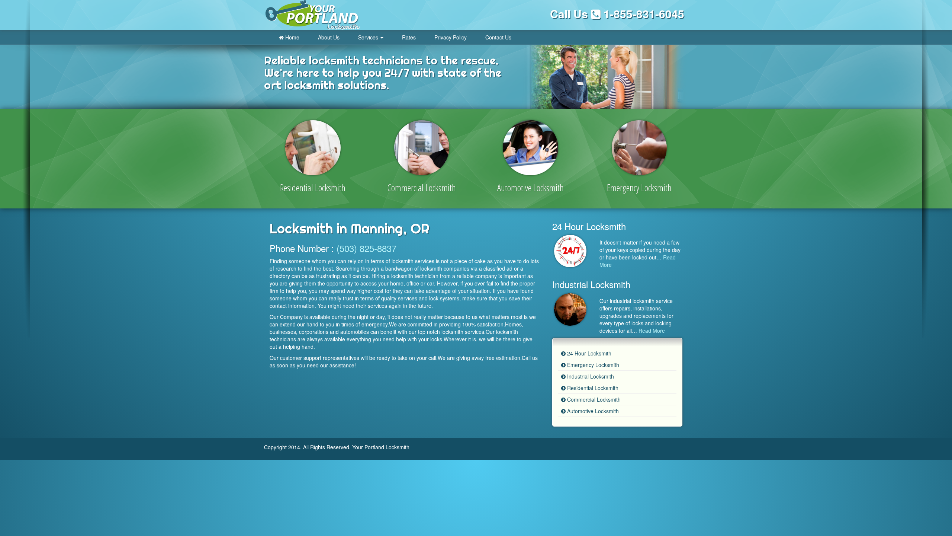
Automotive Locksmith (592, 411)
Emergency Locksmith (592, 364)
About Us (329, 37)
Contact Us (498, 37)
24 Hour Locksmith (588, 353)
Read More (652, 330)
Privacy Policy (450, 37)
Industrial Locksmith (590, 376)
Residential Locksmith (592, 388)
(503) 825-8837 (366, 248)
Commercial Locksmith (593, 399)
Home (291, 37)
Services (369, 37)
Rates (409, 37)
